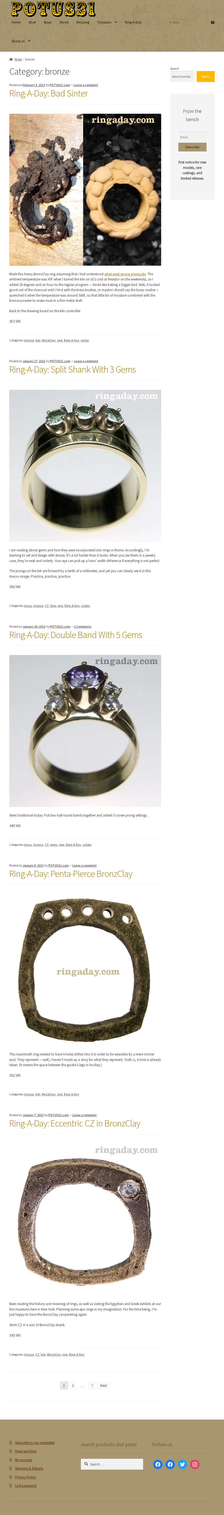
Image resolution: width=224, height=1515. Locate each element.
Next (103, 1385)
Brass (48, 22)
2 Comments (83, 626)
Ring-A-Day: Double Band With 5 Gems (75, 634)
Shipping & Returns (29, 1468)
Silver (32, 22)
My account (23, 1460)
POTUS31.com (60, 85)
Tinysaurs (104, 22)
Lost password (25, 1485)
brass (28, 606)
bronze (29, 340)
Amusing (82, 22)
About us (18, 41)
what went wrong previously (125, 274)
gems (54, 845)
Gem (53, 606)
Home (15, 22)
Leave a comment (86, 85)
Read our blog (25, 1451)
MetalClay (49, 340)
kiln (38, 340)
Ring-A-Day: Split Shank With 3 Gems (72, 369)
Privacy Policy (25, 1477)
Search (174, 69)
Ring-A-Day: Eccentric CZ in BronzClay (74, 1123)
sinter (85, 340)
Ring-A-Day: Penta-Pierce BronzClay (70, 873)
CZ (47, 606)
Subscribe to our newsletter (35, 1442)
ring (60, 340)
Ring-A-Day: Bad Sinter (48, 93)
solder (85, 606)
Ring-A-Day (133, 22)
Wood (64, 22)
